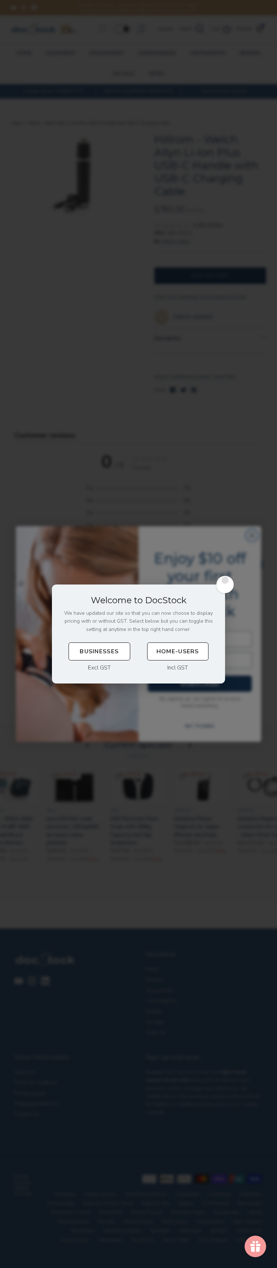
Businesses (99, 651)
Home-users (178, 651)
